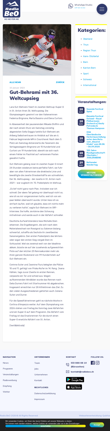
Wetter (6, 391)
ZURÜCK (60, 82)
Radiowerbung (10, 380)
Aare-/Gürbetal (91, 56)
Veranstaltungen (11, 374)
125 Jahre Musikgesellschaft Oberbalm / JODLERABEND (96, 154)
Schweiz (87, 79)
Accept (97, 425)
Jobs (36, 368)
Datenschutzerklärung (45, 393)
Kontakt (38, 380)
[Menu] (102, 9)
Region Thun (89, 50)
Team (37, 363)
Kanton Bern (89, 68)
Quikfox (106, 415)
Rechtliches (41, 387)
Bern (85, 62)
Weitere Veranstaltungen (91, 174)
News (6, 362)
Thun (86, 44)
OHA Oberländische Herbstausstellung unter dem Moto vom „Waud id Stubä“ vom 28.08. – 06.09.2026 (96, 139)
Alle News (15, 82)
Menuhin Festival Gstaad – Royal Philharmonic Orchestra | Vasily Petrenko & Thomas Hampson (95, 122)
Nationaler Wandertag (92, 163)
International (89, 85)
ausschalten (46, 426)
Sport (86, 73)
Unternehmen (42, 357)
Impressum (39, 399)
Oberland (87, 39)
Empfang (7, 386)
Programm (8, 368)
